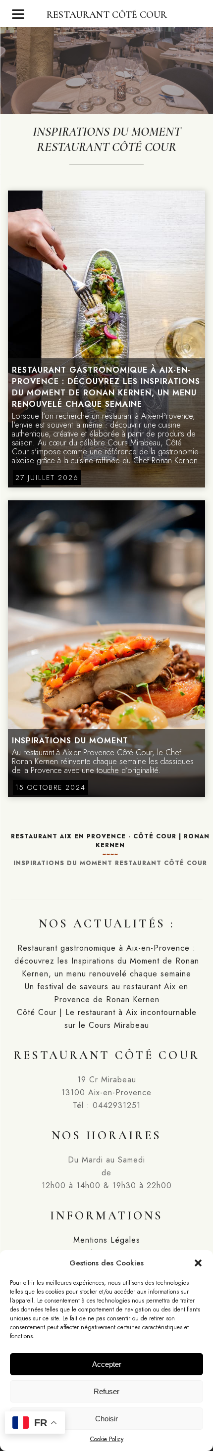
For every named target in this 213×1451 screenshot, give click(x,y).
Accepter (106, 1364)
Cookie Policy (106, 1439)
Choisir (106, 1418)
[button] (198, 1263)
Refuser (106, 1391)
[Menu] (18, 13)
